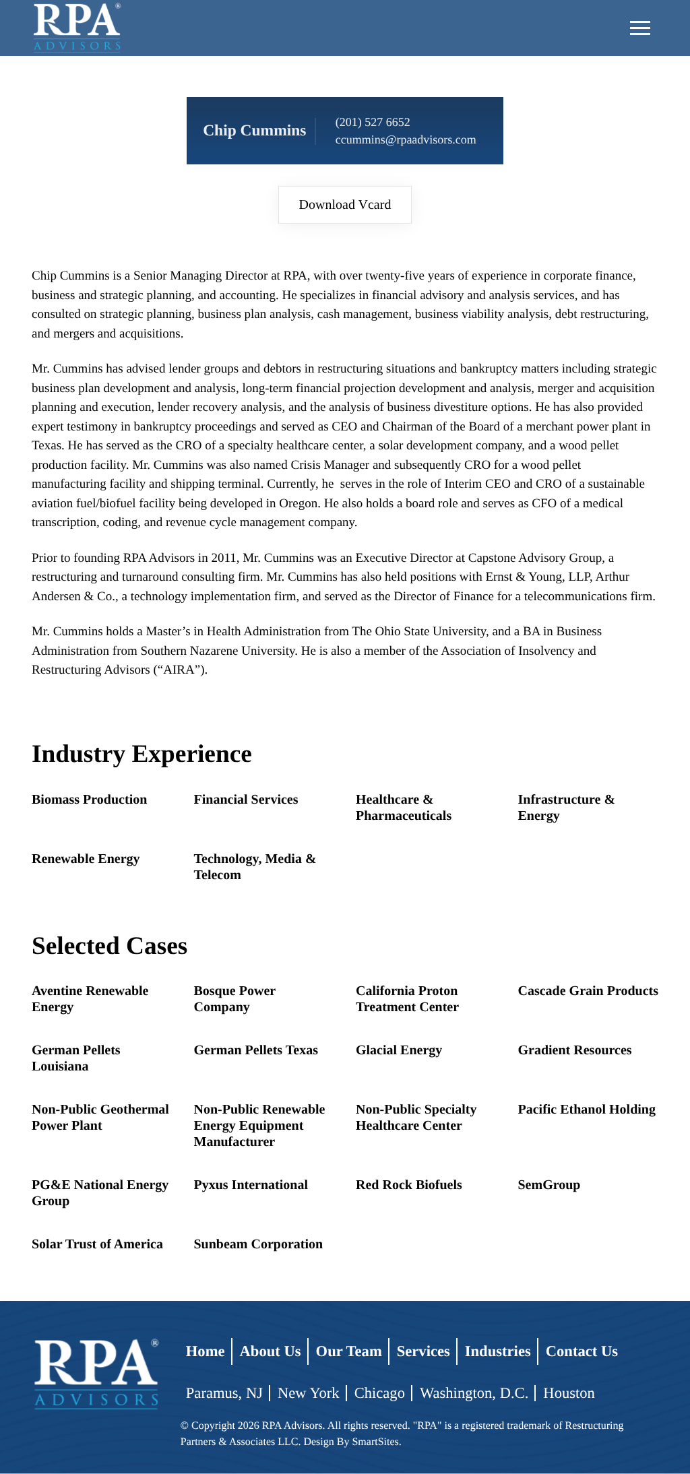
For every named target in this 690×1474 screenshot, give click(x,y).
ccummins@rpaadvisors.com (406, 139)
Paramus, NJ (224, 1392)
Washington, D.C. (474, 1392)
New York (309, 1392)
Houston (569, 1392)
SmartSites (375, 1442)
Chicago (379, 1392)
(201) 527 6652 (373, 122)
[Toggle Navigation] (640, 28)
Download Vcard (345, 204)
